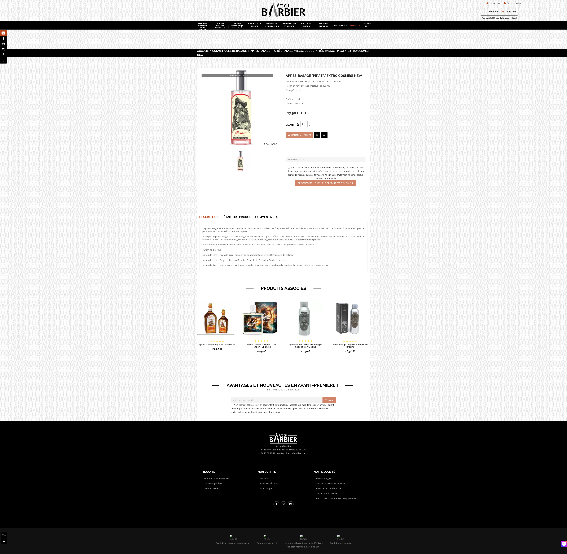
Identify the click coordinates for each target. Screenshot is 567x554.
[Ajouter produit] (324, 135)
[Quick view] (232, 338)
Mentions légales (324, 478)
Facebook (3, 38)
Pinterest (3, 44)
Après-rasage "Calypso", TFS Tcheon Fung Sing (261, 345)
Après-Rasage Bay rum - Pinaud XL (217, 344)
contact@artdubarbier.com (291, 453)
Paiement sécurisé (269, 483)
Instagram (3, 49)
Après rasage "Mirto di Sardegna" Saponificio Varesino (306, 345)
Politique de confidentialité (328, 488)
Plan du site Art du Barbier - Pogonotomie (336, 498)
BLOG (3, 57)
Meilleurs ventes (211, 488)
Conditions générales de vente (330, 483)
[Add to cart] (202, 338)
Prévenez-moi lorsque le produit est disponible (325, 183)
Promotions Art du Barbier (216, 478)
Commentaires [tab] (266, 217)
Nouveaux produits (213, 483)
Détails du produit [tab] (236, 217)
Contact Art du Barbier (327, 493)
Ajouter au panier (300, 135)
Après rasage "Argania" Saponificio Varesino (350, 345)
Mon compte (266, 488)
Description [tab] (209, 217)
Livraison (264, 478)
